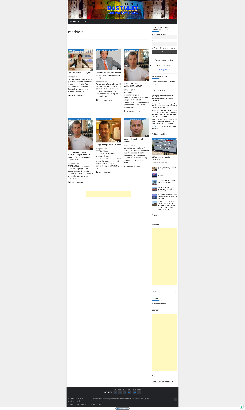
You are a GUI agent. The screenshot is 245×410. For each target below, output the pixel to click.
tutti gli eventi (164, 70)
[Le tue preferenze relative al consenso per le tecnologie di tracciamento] (241, 406)
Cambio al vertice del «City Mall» (80, 73)
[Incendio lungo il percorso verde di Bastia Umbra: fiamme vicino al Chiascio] (154, 196)
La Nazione (76, 50)
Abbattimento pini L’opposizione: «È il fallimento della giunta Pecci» (167, 189)
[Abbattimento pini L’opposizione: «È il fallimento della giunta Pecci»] (154, 189)
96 (115, 392)
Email (153, 41)
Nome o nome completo (159, 34)
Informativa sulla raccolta (122, 408)
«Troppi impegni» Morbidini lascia (108, 145)
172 (139, 392)
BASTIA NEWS (131, 50)
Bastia (70, 50)
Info (84, 21)
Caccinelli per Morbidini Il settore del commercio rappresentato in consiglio (108, 75)
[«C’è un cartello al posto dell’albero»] (164, 146)
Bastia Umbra (165, 139)
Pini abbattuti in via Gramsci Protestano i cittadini (166, 181)
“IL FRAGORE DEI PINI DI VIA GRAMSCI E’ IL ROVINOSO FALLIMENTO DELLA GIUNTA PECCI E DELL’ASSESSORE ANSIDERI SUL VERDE (166, 205)
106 (119, 392)
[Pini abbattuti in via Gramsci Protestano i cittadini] (154, 182)
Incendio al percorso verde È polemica (166, 175)
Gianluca (155, 162)
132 (124, 392)
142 (129, 392)
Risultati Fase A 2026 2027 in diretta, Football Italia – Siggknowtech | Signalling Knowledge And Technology (164, 112)
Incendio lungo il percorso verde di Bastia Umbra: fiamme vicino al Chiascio (167, 196)
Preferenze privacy (95, 404)
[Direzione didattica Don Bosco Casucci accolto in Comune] (154, 169)
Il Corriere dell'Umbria (107, 50)
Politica (81, 50)
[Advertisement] (108, 194)
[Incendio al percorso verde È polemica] (154, 175)
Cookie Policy (81, 404)
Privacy (71, 404)
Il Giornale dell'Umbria (79, 119)
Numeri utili (74, 21)
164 (134, 392)
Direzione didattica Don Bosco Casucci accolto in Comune (167, 168)
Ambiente (155, 139)
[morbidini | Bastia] (122, 9)
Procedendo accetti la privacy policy (165, 48)
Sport (136, 50)
